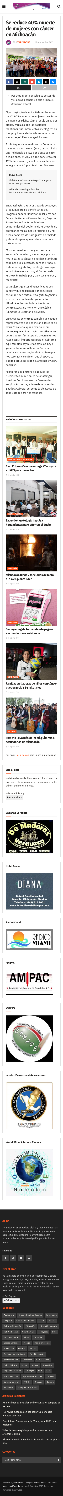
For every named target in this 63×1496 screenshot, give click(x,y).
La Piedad (38, 1337)
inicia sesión (22, 755)
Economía (12, 568)
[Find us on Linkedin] (29, 1258)
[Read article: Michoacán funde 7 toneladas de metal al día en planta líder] (31, 552)
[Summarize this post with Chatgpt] (18, 87)
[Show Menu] (3, 6)
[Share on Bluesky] (53, 81)
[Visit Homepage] (31, 6)
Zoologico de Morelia (27, 1388)
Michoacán (13, 677)
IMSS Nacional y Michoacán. (20, 460)
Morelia (21, 1349)
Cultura (12, 731)
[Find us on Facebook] (5, 1258)
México (33, 1349)
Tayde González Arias (32, 1376)
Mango (27, 1343)
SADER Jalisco (42, 1360)
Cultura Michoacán (12, 1326)
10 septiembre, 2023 (44, 42)
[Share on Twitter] (17, 81)
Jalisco (26, 1337)
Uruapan (38, 1382)
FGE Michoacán (11, 1332)
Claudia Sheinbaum (25, 1321)
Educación (30, 1326)
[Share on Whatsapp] (24, 81)
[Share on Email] (32, 81)
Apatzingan (51, 1315)
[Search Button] (59, 6)
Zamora (50, 1382)
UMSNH (26, 1382)
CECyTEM (8, 1321)
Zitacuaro (8, 1388)
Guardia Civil (28, 1332)
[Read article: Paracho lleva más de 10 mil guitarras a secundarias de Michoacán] (31, 716)
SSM (40, 1371)
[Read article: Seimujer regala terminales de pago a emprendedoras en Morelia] (31, 607)
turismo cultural (11, 1382)
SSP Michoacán (11, 1376)
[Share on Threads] (46, 81)
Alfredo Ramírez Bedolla (30, 1315)
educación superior (49, 1326)
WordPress (18, 1483)
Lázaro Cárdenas (12, 1343)
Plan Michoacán (37, 1354)
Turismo (50, 1376)
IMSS (54, 1332)
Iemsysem (43, 1332)
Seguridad (47, 1365)
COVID (42, 1321)
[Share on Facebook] (9, 81)
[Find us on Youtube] (21, 1258)
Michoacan (9, 1349)
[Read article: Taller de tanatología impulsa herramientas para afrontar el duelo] (31, 498)
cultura (52, 1321)
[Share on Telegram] (39, 81)
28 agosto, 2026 (13, 584)
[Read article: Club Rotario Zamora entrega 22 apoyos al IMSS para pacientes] (31, 444)
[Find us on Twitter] (13, 1258)
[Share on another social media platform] (44, 87)
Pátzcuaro (27, 1360)
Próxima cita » (14, 797)
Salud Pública (10, 1365)
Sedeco (35, 1365)
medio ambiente (42, 1343)
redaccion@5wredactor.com (14, 1486)
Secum (24, 1365)
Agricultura (9, 1315)
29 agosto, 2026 (13, 475)
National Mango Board (14, 1354)
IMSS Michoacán (11, 1337)
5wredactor (23, 42)
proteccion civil (11, 1360)
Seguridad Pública (12, 1371)
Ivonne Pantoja (15, 514)
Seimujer (30, 1371)
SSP (48, 1371)
